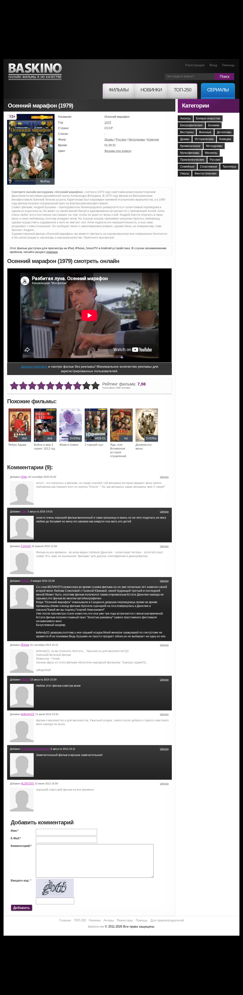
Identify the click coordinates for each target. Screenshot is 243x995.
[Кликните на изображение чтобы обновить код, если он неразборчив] (55, 880)
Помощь (228, 65)
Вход (213, 65)
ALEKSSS (27, 783)
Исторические (204, 139)
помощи (51, 252)
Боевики (213, 125)
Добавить (21, 908)
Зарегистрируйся (34, 366)
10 (95, 385)
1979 (107, 122)
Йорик (25, 645)
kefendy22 (27, 714)
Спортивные (208, 166)
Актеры (108, 920)
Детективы (224, 132)
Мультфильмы (189, 153)
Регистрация (195, 65)
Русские (121, 139)
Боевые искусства (208, 118)
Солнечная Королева (35, 749)
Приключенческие (192, 159)
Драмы (109, 139)
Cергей (26, 546)
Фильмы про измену (117, 151)
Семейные (187, 166)
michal (25, 679)
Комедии (153, 139)
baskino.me (96, 926)
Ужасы (184, 173)
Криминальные (190, 146)
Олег (24, 477)
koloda (25, 580)
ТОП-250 (80, 920)
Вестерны (187, 132)
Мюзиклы (211, 153)
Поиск (224, 77)
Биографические (191, 125)
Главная (65, 920)
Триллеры (229, 166)
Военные (205, 132)
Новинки (95, 920)
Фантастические (206, 173)
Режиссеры (125, 920)
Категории (195, 105)
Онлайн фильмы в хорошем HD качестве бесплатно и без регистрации (35, 71)
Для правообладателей (167, 920)
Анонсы (185, 118)
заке (24, 511)
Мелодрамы (137, 139)
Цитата (164, 476)
